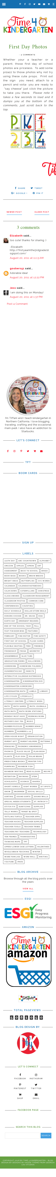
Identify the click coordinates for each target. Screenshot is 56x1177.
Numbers (9, 731)
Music (30, 721)
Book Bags (10, 576)
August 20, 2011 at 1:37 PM (26, 297)
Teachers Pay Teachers (17, 831)
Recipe (47, 771)
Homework (10, 666)
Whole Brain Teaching (16, 852)
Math (7, 706)
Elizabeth (16, 235)
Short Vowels (12, 786)
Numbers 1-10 (24, 731)
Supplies (38, 806)
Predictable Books (14, 761)
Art (39, 566)
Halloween (34, 661)
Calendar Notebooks (30, 586)
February (9, 636)
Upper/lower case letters (19, 847)
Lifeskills (26, 696)
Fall (36, 626)
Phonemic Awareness (29, 746)
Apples (20, 566)
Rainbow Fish (25, 766)
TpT (25, 842)
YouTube (9, 862)
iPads (20, 862)
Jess (13, 288)
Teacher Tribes (32, 826)
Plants (8, 756)
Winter (36, 852)
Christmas (43, 591)
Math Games (19, 706)
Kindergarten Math (15, 691)
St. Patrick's (41, 801)
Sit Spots (46, 786)
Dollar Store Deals (35, 611)
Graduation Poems (14, 661)
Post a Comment (17, 303)
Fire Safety (40, 636)
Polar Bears (35, 756)
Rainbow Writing (13, 771)
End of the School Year (17, 626)
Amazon (8, 566)
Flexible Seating (13, 646)
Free (28, 646)
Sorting (8, 796)
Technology (40, 831)
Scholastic (10, 781)
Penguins (9, 746)
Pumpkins (9, 766)
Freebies (38, 646)
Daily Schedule (12, 611)
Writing (43, 857)
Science (24, 781)
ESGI (41, 616)
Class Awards (11, 596)
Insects (30, 671)
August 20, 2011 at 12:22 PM (27, 277)
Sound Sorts (23, 796)
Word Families (12, 857)
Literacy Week (35, 701)
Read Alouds (33, 771)
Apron (30, 566)
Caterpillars (27, 591)
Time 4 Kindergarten (34, 1160)
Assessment (10, 571)
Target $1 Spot (29, 811)
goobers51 (17, 268)
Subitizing (24, 806)
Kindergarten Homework (18, 686)
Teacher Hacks (12, 821)
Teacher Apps (32, 816)
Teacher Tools (12, 826)
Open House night (14, 736)
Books (22, 576)
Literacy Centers (13, 701)
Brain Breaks (36, 576)
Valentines (43, 847)
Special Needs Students (17, 801)
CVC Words (44, 581)
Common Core (36, 601)
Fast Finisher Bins (14, 631)
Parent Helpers (28, 741)
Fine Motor (24, 636)
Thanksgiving (27, 836)
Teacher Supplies (33, 821)
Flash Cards (36, 641)
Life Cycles (10, 696)
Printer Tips (34, 761)
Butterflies (28, 581)
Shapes (36, 781)
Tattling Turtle (13, 816)
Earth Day (9, 621)
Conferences (11, 606)
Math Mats (10, 711)
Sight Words (30, 786)
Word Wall (30, 857)
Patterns (45, 741)
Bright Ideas (11, 581)
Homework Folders (30, 666)
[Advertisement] (28, 338)
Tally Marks (11, 811)
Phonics (8, 751)
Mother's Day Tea (13, 721)
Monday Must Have (14, 716)
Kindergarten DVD (33, 681)
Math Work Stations (30, 711)
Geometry (35, 651)
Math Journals (38, 706)
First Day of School (15, 641)
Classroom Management (36, 596)
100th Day (9, 561)
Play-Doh (21, 756)
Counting (27, 606)
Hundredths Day (13, 671)
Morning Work (36, 716)
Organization (35, 736)
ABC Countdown (27, 561)
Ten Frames (10, 836)
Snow (7, 791)
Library (44, 691)
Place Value (23, 751)
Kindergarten (12, 681)
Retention (10, 776)
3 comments (28, 55)
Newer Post (14, 212)
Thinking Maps (12, 842)
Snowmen (19, 791)
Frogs (23, 651)
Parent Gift (10, 741)
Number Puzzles (13, 726)
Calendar (9, 586)
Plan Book (39, 751)
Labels (32, 691)
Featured (33, 631)
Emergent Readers (29, 621)
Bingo (45, 571)
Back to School (29, 571)
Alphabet (45, 561)
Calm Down (10, 591)
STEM (34, 776)
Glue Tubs (27, 656)
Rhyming (23, 776)
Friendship (10, 651)
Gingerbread (11, 656)
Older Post (41, 212)
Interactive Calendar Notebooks (22, 676)
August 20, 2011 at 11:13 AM (27, 258)
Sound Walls (41, 796)
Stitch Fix (9, 806)
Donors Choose (13, 616)
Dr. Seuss (30, 616)
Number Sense (33, 726)
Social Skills (35, 791)
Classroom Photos (14, 601)
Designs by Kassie (22, 1163)
